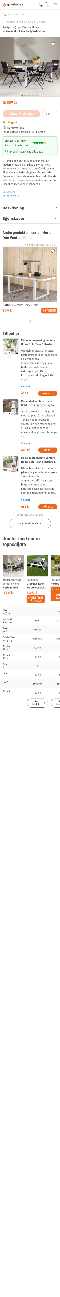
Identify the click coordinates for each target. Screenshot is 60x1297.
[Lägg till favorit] (53, 44)
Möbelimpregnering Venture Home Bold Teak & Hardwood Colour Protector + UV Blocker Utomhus (39, 342)
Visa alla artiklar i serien (39, 244)
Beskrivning (13, 207)
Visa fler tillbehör (28, 523)
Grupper (41, 21)
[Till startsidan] (13, 5)
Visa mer (25, 386)
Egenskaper (13, 218)
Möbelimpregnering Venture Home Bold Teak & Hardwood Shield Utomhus (39, 460)
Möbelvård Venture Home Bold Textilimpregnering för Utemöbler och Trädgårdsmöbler (38, 403)
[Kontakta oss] (41, 5)
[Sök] (4, 14)
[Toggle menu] (55, 5)
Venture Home (11, 195)
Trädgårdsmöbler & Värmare (20, 21)
